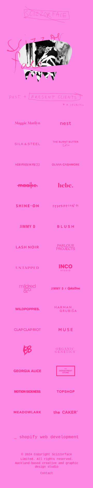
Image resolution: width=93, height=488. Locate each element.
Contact (46, 473)
